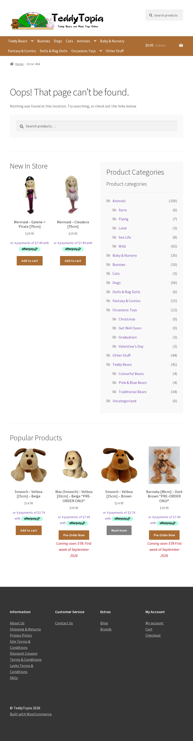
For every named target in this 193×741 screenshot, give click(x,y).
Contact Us (64, 623)
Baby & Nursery (112, 41)
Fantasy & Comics (22, 50)
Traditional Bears (133, 391)
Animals (83, 41)
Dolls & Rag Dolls (54, 50)
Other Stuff (115, 50)
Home (19, 64)
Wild (122, 246)
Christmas (127, 319)
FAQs (14, 677)
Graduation (128, 337)
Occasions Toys (83, 50)
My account (154, 623)
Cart (149, 629)
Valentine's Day (131, 346)
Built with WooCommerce (31, 714)
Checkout (153, 635)
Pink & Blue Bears (133, 382)
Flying (124, 219)
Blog (104, 623)
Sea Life (125, 237)
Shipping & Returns (25, 629)
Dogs (58, 41)
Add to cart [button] (29, 261)
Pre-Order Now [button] (73, 535)
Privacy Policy (21, 635)
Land (122, 228)
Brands (106, 629)
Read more (119, 530)
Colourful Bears (131, 373)
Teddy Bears (17, 41)
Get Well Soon (130, 328)
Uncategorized (124, 400)
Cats (69, 41)
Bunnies (43, 41)
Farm (123, 210)
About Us (17, 623)
